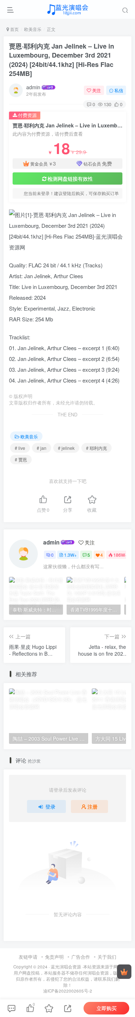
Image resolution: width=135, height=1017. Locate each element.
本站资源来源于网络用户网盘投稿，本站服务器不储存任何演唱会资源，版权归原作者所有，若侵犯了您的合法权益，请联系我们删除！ (68, 975)
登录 (50, 806)
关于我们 (107, 956)
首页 (14, 29)
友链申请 (28, 956)
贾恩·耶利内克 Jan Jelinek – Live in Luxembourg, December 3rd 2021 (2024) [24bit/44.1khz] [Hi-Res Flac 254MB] (61, 59)
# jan (41, 448)
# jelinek (66, 448)
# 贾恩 (21, 459)
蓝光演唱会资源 (66, 966)
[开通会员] (124, 971)
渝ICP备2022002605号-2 (67, 991)
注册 (92, 806)
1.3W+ (70, 555)
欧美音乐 (32, 29)
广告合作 (80, 956)
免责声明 (54, 956)
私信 (118, 90)
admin (33, 87)
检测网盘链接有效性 (70, 178)
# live (20, 448)
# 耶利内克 (96, 448)
